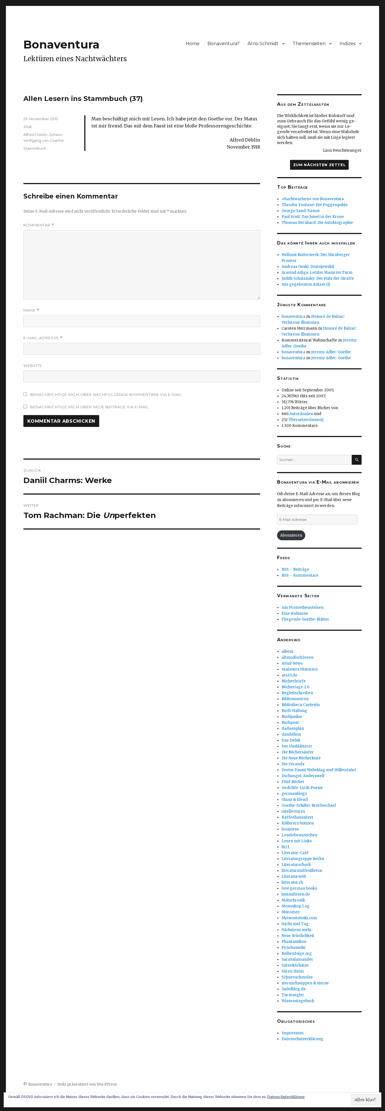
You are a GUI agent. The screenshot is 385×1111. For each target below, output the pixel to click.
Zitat (27, 126)
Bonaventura (61, 44)
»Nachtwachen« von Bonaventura (313, 199)
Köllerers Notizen (298, 823)
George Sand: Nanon (301, 210)
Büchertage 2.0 (295, 687)
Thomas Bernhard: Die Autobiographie (317, 222)
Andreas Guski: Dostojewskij (308, 266)
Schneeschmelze (297, 977)
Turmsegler (293, 995)
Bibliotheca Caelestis (301, 704)
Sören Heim (293, 971)
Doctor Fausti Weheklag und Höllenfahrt (319, 770)
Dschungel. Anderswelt (303, 775)
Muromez (291, 912)
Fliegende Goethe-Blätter (305, 619)
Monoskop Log (295, 906)
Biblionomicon (295, 698)
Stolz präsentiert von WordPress (87, 1084)
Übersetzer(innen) (306, 419)
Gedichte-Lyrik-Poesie (302, 787)
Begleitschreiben (297, 693)
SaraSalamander (297, 959)
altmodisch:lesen (297, 657)
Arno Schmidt (262, 43)
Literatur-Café (295, 852)
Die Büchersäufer (298, 752)
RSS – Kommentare (300, 575)
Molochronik (293, 900)
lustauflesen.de (296, 894)
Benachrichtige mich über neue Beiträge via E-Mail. (90, 407)
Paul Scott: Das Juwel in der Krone (313, 216)
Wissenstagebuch (298, 1000)
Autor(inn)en (301, 413)
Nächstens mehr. (297, 929)
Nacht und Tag (295, 924)
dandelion (291, 734)
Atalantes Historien (300, 669)
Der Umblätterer (297, 746)
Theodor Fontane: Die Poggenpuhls (315, 204)
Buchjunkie (292, 716)
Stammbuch (34, 148)
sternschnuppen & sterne (305, 983)
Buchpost (290, 722)
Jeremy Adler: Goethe (331, 352)
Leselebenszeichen (299, 835)
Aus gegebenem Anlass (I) (306, 284)
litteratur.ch (292, 882)
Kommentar (38, 225)
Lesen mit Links (297, 841)
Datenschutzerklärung (302, 1039)
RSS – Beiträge (295, 569)
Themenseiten (309, 43)
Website (32, 365)
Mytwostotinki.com (299, 918)
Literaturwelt (294, 876)
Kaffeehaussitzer (298, 817)
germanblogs (294, 793)
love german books (299, 888)
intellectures (293, 811)
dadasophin (293, 728)
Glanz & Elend (295, 799)
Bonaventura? (223, 43)
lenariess (290, 829)
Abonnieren (291, 535)
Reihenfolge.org (297, 953)
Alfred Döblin (35, 134)
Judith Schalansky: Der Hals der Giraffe (318, 278)
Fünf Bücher (293, 781)
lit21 (285, 847)
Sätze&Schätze (295, 965)
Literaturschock (296, 864)
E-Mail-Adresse (43, 338)
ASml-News (292, 663)
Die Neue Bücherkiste (301, 758)
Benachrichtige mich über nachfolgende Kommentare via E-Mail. (106, 394)
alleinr (288, 651)
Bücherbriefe (294, 681)
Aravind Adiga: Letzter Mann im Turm (317, 272)
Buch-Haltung (294, 710)
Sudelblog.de (294, 989)
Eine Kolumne (295, 613)
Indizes (347, 43)
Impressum (293, 1033)
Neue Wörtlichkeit (298, 935)
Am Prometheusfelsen (303, 607)
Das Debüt (291, 740)
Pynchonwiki (294, 947)
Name (31, 310)
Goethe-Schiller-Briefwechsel (309, 805)
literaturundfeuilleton (302, 870)
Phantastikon (294, 941)
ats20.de (289, 675)
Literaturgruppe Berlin (303, 858)
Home (193, 43)
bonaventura (293, 316)
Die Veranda (293, 764)
